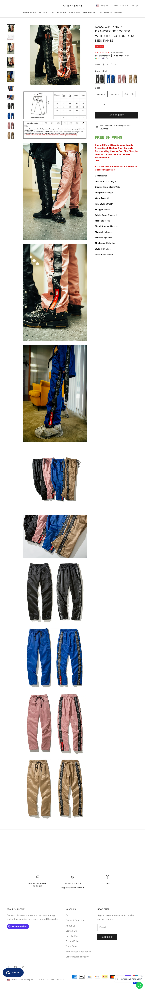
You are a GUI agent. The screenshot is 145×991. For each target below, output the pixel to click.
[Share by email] (115, 64)
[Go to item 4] (11, 62)
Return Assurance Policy (78, 951)
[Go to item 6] (11, 88)
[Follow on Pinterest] (23, 966)
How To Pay (72, 936)
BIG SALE (43, 12)
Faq (67, 915)
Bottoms (61, 12)
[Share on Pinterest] (111, 64)
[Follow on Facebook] (8, 966)
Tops (52, 12)
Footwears (74, 12)
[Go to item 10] (11, 126)
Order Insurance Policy (77, 956)
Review (118, 12)
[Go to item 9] (11, 116)
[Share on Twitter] (107, 64)
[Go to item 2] (11, 37)
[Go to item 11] (11, 136)
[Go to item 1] (11, 28)
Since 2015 (60, 980)
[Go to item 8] (11, 106)
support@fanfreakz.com (72, 887)
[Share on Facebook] (103, 64)
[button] (116, 57)
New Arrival (29, 12)
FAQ (107, 883)
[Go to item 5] (11, 76)
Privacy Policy (72, 941)
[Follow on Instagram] (15, 966)
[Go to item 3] (11, 48)
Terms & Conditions (76, 920)
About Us (70, 925)
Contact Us (71, 930)
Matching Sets (90, 12)
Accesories (106, 12)
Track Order (71, 946)
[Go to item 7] (11, 97)
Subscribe (107, 937)
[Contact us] (139, 985)
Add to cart (116, 115)
